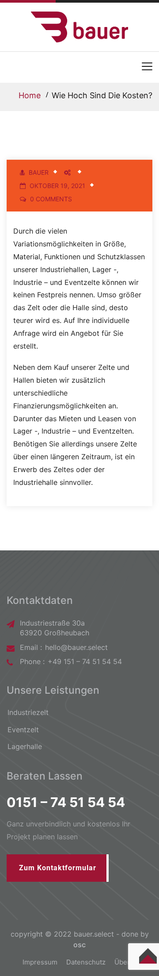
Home (30, 95)
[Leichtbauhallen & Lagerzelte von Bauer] (79, 26)
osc (79, 944)
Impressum (40, 962)
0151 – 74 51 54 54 (66, 802)
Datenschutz (86, 962)
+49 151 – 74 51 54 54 (85, 661)
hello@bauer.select (76, 647)
